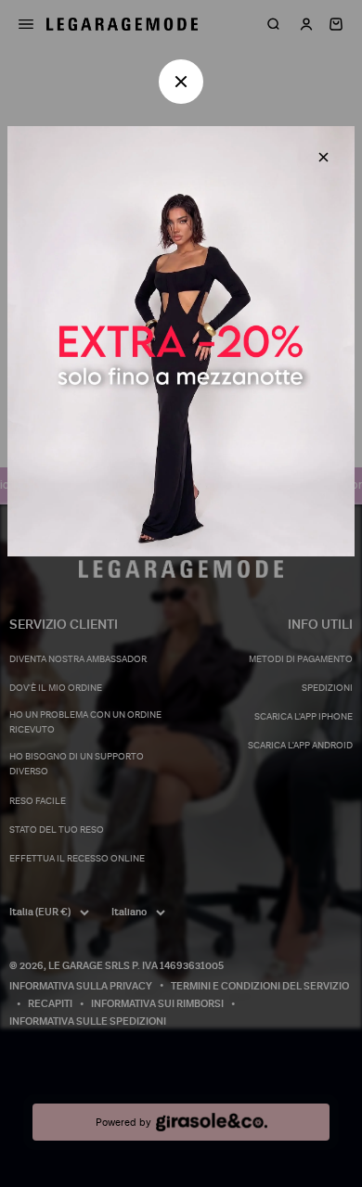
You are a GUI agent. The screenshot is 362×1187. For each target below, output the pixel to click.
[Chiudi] (323, 157)
